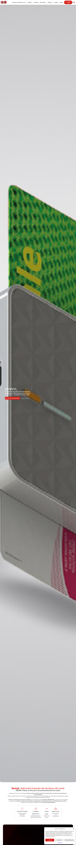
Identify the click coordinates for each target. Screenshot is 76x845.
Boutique (36, 2)
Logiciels (29, 2)
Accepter (50, 840)
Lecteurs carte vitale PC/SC (18, 2)
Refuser (59, 840)
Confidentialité (59, 842)
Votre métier (42, 2)
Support (50, 2)
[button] (73, 828)
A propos (56, 2)
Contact (61, 2)
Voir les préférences (69, 840)
